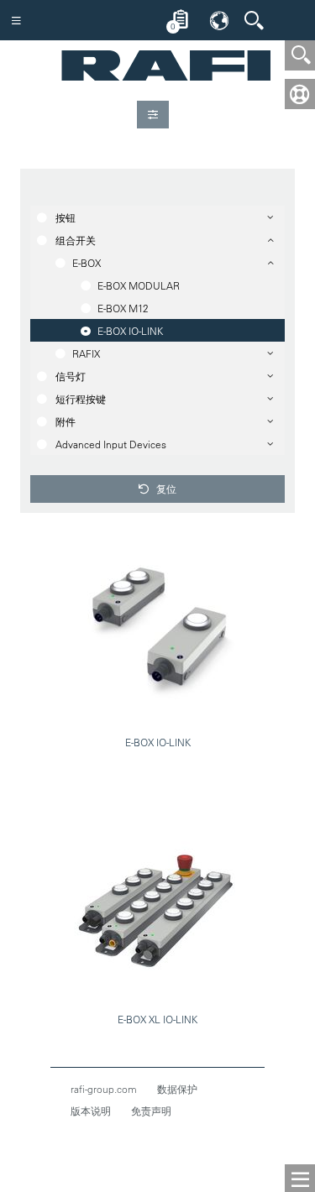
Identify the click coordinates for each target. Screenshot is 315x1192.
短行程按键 (80, 398)
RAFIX (86, 353)
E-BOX (86, 262)
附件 (65, 421)
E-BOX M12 (123, 308)
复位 (165, 488)
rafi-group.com (104, 1088)
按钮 (65, 217)
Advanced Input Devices (110, 444)
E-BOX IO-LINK (130, 330)
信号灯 (70, 376)
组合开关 (75, 240)
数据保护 (177, 1088)
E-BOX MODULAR (138, 285)
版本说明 (91, 1110)
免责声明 (151, 1110)
